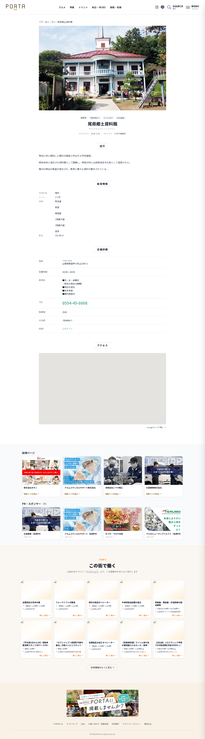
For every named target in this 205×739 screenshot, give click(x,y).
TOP (41, 21)
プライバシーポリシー (132, 724)
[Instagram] (156, 7)
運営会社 (147, 724)
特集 (72, 7)
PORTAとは (58, 724)
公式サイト (67, 328)
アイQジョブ (92, 571)
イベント (83, 7)
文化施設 (120, 118)
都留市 (83, 118)
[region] (102, 68)
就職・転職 (116, 7)
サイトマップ (72, 724)
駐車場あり (94, 118)
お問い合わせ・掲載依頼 (98, 724)
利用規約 (115, 724)
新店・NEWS (99, 7)
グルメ (62, 7)
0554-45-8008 (74, 303)
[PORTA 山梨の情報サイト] (15, 7)
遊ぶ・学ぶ (50, 21)
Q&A (83, 724)
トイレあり (108, 118)
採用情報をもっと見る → (102, 667)
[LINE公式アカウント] (162, 7)
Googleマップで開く (155, 427)
